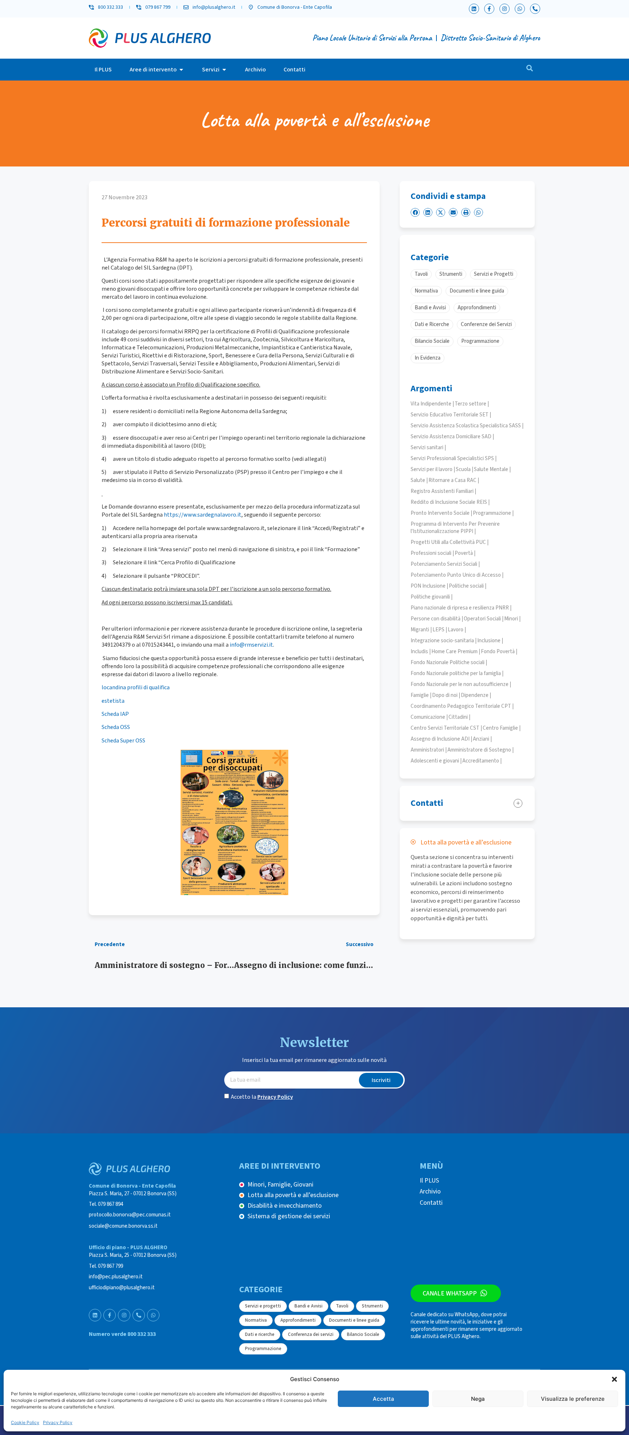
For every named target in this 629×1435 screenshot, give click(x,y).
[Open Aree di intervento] (181, 69)
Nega (478, 1398)
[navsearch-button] (529, 69)
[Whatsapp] (520, 9)
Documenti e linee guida (354, 1320)
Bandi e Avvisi (308, 1306)
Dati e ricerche (259, 1334)
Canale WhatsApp (450, 1293)
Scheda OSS (116, 727)
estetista (113, 701)
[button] (614, 1379)
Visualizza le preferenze (573, 1398)
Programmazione (263, 1348)
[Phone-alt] (535, 9)
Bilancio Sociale (363, 1334)
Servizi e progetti (263, 1306)
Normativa (256, 1320)
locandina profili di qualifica (136, 687)
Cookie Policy (25, 1422)
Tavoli (342, 1306)
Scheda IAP (115, 714)
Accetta (383, 1398)
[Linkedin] (474, 9)
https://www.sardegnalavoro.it (202, 515)
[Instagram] (504, 9)
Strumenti (372, 1306)
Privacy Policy (57, 1422)
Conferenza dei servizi (310, 1334)
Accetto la (262, 1097)
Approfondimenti (298, 1320)
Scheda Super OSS (123, 741)
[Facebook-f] (489, 9)
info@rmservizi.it (251, 645)
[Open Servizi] (224, 69)
